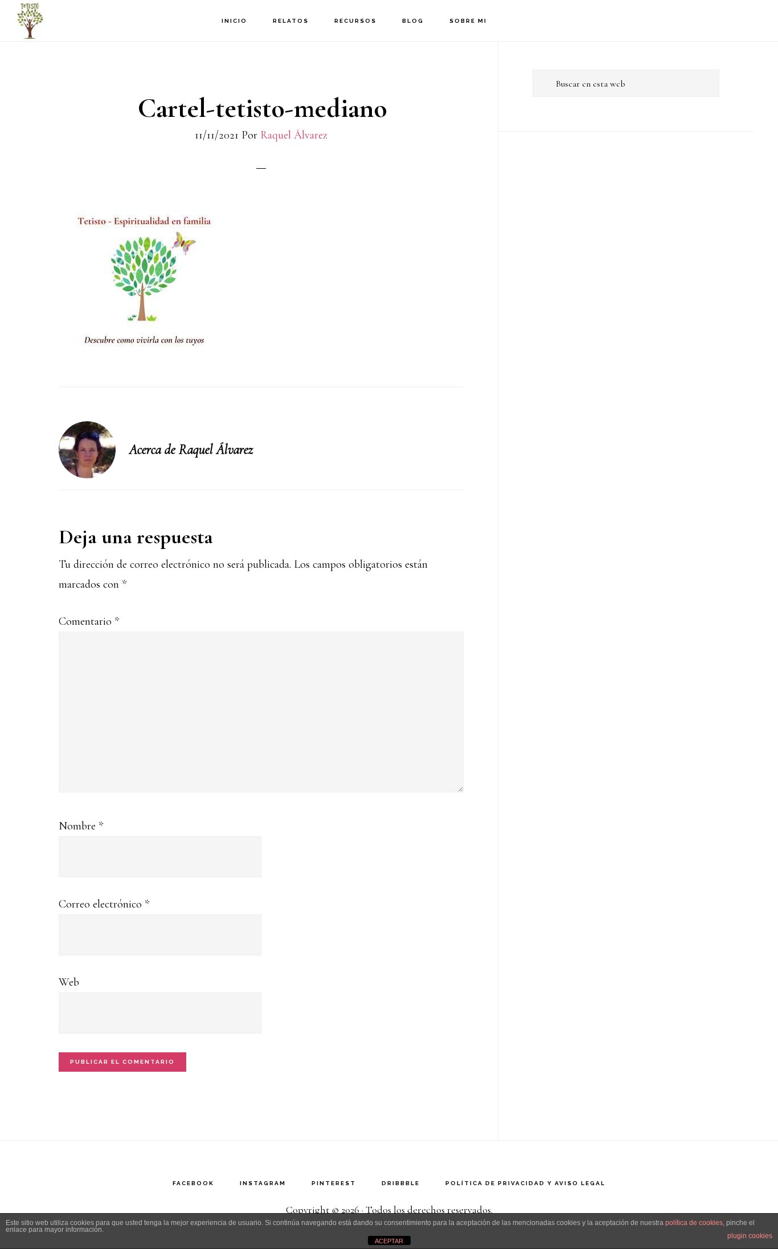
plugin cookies (749, 1236)
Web (69, 982)
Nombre (81, 826)
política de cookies (694, 1223)
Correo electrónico (104, 904)
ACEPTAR (389, 1241)
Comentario (89, 621)
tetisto (74, 20)
